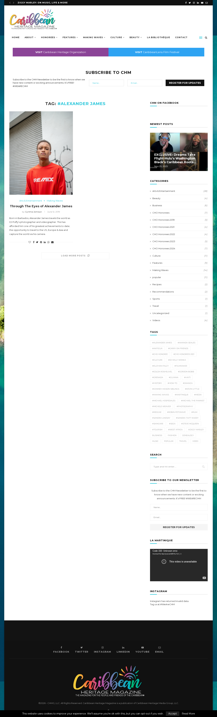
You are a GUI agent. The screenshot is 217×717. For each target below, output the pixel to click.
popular (179, 277)
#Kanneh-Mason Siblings (165, 389)
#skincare (157, 423)
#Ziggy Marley (196, 429)
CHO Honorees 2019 (179, 219)
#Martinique (181, 394)
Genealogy (188, 435)
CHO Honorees (179, 212)
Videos (179, 320)
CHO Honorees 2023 (179, 241)
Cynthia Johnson (33, 211)
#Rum (194, 412)
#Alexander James (162, 342)
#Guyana (173, 377)
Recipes (179, 284)
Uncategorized (179, 313)
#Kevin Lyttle (192, 389)
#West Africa (175, 429)
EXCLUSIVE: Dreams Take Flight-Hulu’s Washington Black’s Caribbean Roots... (175, 158)
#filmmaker (180, 366)
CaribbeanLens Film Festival (157, 52)
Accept (172, 713)
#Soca (172, 423)
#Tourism (157, 429)
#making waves (160, 394)
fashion (172, 435)
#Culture (157, 360)
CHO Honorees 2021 (179, 227)
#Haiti (187, 377)
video (195, 441)
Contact (181, 37)
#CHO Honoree (160, 354)
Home (15, 37)
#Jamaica (188, 383)
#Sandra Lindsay (161, 418)
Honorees (48, 37)
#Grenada (157, 377)
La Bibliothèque (158, 37)
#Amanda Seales (186, 342)
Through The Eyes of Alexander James (41, 206)
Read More (188, 713)
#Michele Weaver (161, 406)
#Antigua (157, 348)
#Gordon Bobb (186, 371)
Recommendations (179, 291)
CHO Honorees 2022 (179, 234)
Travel (179, 306)
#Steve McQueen (190, 423)
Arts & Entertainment (30, 200)
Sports (179, 298)
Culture (116, 37)
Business (179, 205)
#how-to (172, 383)
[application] (179, 565)
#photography (185, 406)
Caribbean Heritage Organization (60, 52)
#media (198, 394)
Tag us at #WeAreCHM (162, 604)
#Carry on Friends (178, 348)
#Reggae (156, 412)
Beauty (135, 37)
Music (155, 441)
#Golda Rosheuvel (162, 371)
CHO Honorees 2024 (179, 248)
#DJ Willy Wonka (177, 360)
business (157, 435)
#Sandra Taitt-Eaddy (187, 418)
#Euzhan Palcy (160, 366)
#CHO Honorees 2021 (183, 354)
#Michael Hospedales (163, 400)
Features (69, 37)
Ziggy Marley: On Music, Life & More (43, 2)
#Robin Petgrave (176, 412)
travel (183, 441)
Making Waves (93, 37)
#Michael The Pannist (192, 400)
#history (157, 383)
